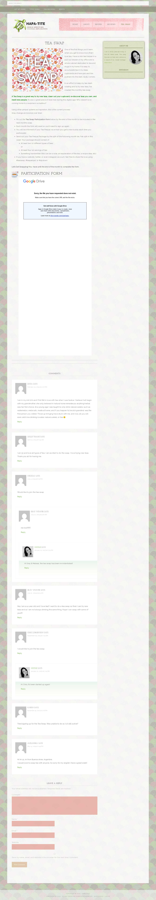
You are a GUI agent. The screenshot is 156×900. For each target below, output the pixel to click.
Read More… (108, 62)
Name (15, 819)
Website (15, 842)
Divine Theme (67, 896)
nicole (37, 547)
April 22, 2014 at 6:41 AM (35, 440)
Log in (107, 896)
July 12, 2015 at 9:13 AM (35, 593)
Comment (16, 795)
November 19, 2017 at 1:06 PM (37, 710)
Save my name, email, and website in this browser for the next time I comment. (45, 857)
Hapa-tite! (86, 893)
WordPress (98, 896)
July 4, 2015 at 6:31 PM (34, 479)
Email (14, 831)
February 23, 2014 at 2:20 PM (37, 387)
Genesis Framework (84, 896)
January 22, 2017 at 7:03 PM (43, 550)
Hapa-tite (30, 26)
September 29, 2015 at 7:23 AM (37, 635)
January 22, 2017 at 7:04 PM (40, 671)
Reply (19, 422)
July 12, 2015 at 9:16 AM (39, 514)
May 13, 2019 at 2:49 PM (35, 746)
